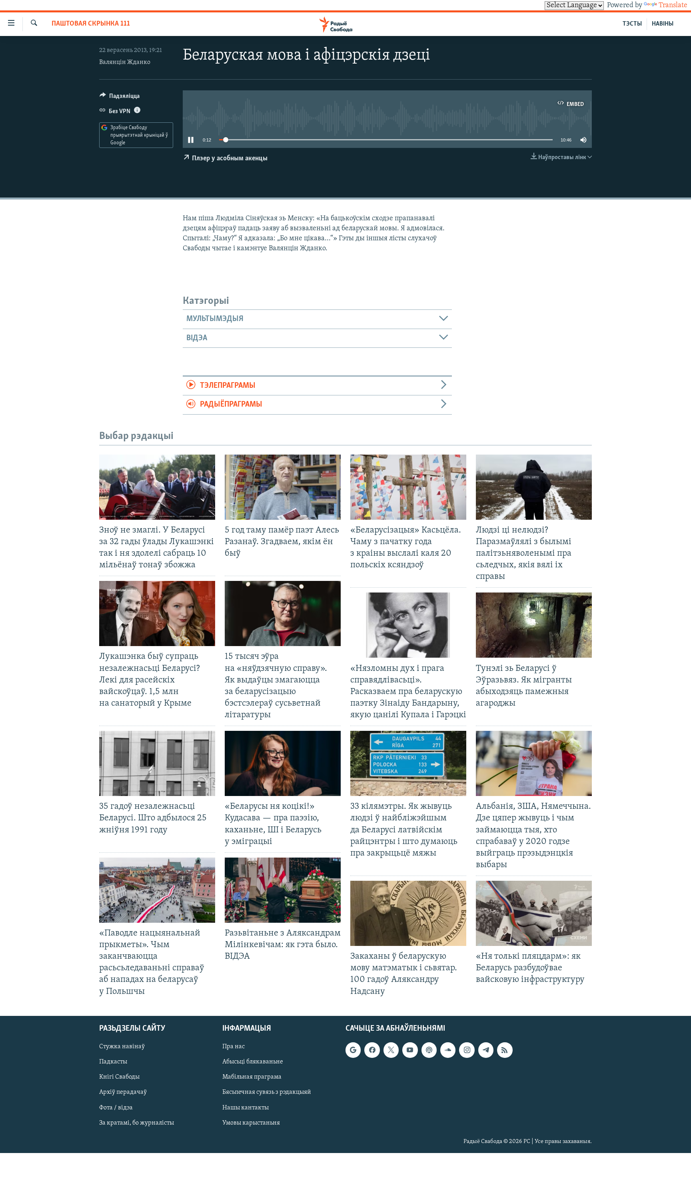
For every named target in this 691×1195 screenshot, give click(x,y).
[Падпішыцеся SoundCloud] (447, 1049)
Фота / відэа (116, 1107)
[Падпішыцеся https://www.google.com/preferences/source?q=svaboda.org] (353, 1049)
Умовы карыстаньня (251, 1122)
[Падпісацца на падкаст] (429, 1049)
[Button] (120, 98)
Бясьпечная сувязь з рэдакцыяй (266, 1092)
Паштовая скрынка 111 (91, 24)
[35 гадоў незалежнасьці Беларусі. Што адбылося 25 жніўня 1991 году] (157, 763)
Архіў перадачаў (123, 1092)
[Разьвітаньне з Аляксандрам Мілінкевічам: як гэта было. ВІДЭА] (283, 890)
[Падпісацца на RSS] (504, 1049)
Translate (673, 5)
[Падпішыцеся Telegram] (485, 1049)
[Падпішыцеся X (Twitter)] (391, 1049)
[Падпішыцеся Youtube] (409, 1049)
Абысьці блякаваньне (252, 1062)
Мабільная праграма (252, 1077)
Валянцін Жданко (124, 62)
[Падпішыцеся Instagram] (466, 1049)
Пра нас (233, 1046)
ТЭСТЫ (632, 24)
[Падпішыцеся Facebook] (371, 1049)
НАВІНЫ (662, 24)
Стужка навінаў (122, 1046)
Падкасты (113, 1062)
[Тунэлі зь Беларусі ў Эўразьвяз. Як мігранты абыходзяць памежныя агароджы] (534, 625)
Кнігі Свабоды (119, 1077)
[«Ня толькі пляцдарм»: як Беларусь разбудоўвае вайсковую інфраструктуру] (534, 913)
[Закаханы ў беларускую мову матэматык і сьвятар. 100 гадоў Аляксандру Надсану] (408, 913)
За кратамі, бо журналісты (136, 1122)
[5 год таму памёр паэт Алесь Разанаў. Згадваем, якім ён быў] (283, 487)
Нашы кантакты (245, 1107)
